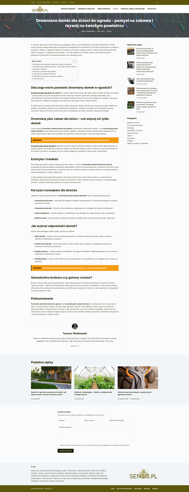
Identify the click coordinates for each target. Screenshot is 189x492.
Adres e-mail (89, 420)
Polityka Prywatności (43, 2)
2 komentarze (135, 399)
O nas (32, 2)
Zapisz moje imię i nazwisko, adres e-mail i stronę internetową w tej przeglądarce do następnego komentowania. (95, 445)
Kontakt (71, 2)
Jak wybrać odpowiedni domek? (45, 74)
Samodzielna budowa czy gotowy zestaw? (48, 76)
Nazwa (62, 420)
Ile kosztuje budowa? (135, 125)
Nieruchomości (104, 9)
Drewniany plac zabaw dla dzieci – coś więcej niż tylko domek (55, 66)
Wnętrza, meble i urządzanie (133, 9)
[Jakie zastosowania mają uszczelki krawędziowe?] (130, 81)
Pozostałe (151, 9)
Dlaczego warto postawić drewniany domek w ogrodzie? (52, 64)
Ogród (115, 9)
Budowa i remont (68, 9)
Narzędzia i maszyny (86, 9)
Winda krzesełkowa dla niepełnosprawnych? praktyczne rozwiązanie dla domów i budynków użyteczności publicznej (146, 67)
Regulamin (56, 2)
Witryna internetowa (117, 420)
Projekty (130, 141)
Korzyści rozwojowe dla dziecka (45, 71)
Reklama (64, 2)
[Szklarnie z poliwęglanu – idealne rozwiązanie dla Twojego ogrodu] (94, 377)
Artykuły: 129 (75, 346)
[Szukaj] (157, 2)
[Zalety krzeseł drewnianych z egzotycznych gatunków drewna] (138, 377)
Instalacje (130, 128)
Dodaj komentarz (65, 427)
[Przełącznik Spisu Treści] (73, 61)
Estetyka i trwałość (40, 69)
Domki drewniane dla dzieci (41, 93)
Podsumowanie (38, 78)
